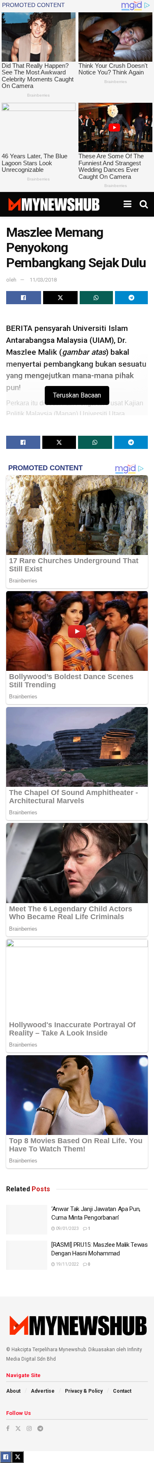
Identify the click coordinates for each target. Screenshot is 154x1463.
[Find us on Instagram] (29, 1428)
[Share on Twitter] (60, 297)
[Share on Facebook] (23, 297)
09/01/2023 (67, 1228)
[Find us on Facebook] (7, 1428)
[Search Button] (144, 204)
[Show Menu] (127, 204)
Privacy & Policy (84, 1391)
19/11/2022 (67, 1264)
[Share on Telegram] (131, 297)
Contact (122, 1391)
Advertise (43, 1391)
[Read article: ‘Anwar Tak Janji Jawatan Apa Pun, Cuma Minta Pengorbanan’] (26, 1219)
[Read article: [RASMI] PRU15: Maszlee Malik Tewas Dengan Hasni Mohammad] (26, 1255)
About (13, 1391)
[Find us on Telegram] (40, 1428)
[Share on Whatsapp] (96, 297)
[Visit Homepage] (53, 204)
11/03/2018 (43, 280)
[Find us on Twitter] (18, 1428)
